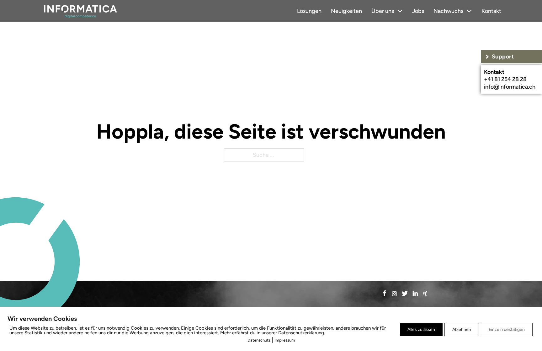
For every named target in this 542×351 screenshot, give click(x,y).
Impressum (284, 340)
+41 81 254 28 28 (505, 79)
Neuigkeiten (346, 11)
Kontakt (491, 11)
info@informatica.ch (509, 86)
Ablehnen (461, 329)
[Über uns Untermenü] (400, 11)
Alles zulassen (421, 329)
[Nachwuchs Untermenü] (469, 11)
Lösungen (309, 11)
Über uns (382, 11)
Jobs (418, 11)
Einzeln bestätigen (507, 329)
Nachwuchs (448, 11)
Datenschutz (258, 340)
